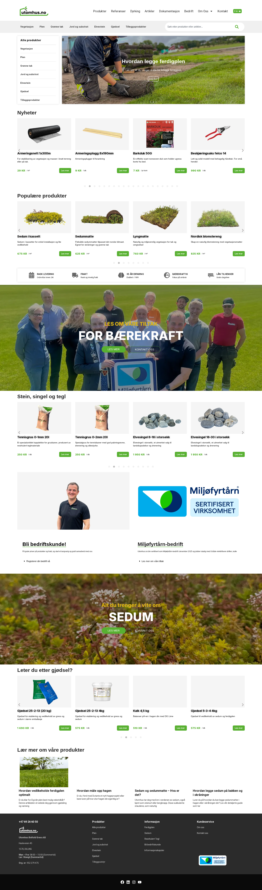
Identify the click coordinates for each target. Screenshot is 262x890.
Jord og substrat (78, 26)
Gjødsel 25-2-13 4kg (89, 711)
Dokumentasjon (169, 11)
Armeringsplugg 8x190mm (94, 153)
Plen (42, 26)
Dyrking (135, 11)
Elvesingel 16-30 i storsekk (210, 437)
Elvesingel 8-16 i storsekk (151, 437)
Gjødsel (115, 26)
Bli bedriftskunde (152, 844)
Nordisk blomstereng (206, 236)
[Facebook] (122, 882)
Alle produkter (30, 40)
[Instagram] (134, 882)
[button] (65, 70)
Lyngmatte (141, 236)
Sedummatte (84, 236)
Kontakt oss (202, 833)
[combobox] (197, 27)
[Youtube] (139, 882)
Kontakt (222, 11)
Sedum (147, 833)
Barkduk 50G (142, 153)
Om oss (203, 11)
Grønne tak (57, 26)
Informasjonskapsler (154, 850)
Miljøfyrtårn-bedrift (160, 544)
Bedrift (188, 11)
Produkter (99, 11)
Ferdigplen (149, 827)
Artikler (150, 11)
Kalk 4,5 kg (141, 711)
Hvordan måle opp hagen (94, 791)
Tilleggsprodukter (136, 26)
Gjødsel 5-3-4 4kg (204, 711)
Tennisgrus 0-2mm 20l (91, 437)
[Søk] (237, 27)
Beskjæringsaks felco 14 (208, 153)
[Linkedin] (128, 882)
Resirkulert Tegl (151, 839)
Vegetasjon (27, 26)
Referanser (118, 11)
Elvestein (99, 26)
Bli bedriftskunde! (44, 544)
